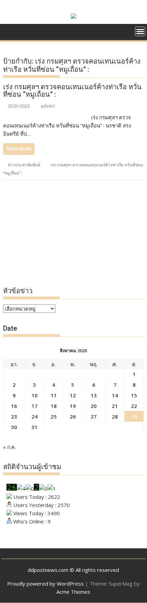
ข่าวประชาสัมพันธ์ (24, 165)
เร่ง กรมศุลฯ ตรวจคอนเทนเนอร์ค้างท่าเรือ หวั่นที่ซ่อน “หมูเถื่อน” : (72, 90)
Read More (18, 148)
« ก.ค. (9, 446)
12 (73, 395)
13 (94, 395)
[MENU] (140, 31)
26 (73, 416)
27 (94, 416)
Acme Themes (73, 591)
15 (134, 395)
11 (54, 395)
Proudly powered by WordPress (45, 583)
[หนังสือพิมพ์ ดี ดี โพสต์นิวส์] (10, 30)
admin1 (48, 106)
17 (34, 405)
